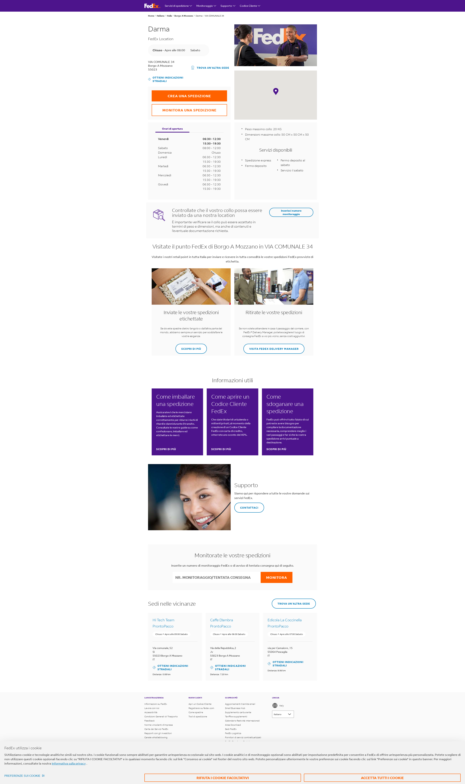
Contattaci (246, 506)
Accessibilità (150, 712)
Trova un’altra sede (213, 67)
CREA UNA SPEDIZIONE (181, 94)
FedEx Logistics (233, 733)
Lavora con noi (151, 708)
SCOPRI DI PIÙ (188, 347)
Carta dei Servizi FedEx (156, 729)
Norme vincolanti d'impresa (158, 724)
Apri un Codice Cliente (200, 704)
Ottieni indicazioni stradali (165, 79)
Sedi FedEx (230, 729)
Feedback (149, 720)
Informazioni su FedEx (155, 704)
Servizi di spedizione (177, 5)
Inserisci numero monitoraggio (291, 212)
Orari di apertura (172, 128)
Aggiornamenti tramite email (240, 704)
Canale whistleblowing (155, 737)
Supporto (226, 5)
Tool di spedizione (198, 716)
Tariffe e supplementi (236, 716)
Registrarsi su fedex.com (201, 708)
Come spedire (196, 712)
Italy (281, 705)
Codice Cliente (248, 5)
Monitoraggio (204, 5)
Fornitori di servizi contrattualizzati (243, 737)
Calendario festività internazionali (242, 720)
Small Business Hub (235, 708)
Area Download (233, 724)
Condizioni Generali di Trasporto (161, 716)
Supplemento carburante (238, 712)
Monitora (276, 577)
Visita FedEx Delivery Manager (271, 347)
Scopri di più (166, 449)
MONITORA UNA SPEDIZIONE (184, 108)
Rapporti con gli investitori (158, 733)
